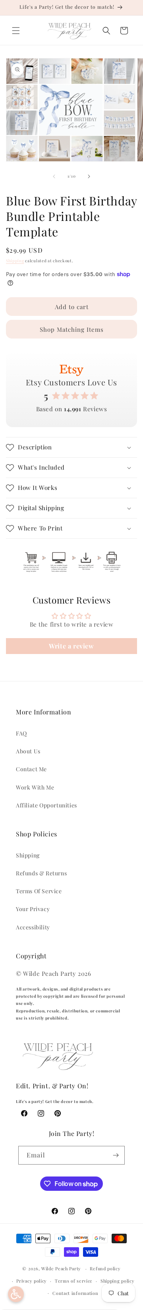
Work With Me (35, 787)
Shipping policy (117, 1281)
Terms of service (74, 1281)
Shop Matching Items (72, 329)
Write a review (71, 646)
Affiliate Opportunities (46, 805)
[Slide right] (89, 176)
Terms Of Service (39, 891)
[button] (16, 30)
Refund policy (105, 1268)
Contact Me (31, 769)
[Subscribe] (115, 1155)
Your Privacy (33, 909)
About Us (28, 751)
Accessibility (33, 927)
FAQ (21, 733)
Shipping (15, 260)
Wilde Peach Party (61, 1268)
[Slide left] (54, 176)
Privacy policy (31, 1281)
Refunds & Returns (41, 873)
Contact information (75, 1293)
